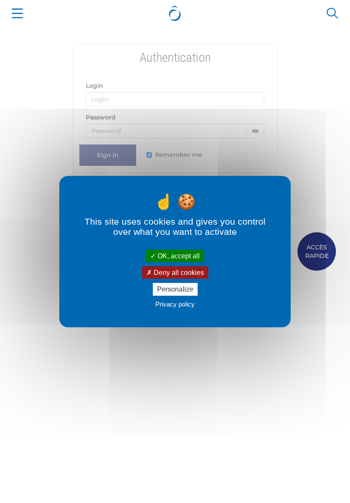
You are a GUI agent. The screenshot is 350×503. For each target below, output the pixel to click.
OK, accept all (178, 256)
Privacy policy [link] (175, 303)
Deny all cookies (178, 272)
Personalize (175, 289)
